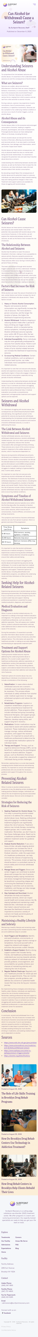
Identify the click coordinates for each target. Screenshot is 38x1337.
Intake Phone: (7, 1284)
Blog (17, 1248)
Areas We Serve (21, 1241)
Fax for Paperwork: (8, 1296)
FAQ (16, 1244)
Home (3, 1252)
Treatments (5, 1237)
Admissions (5, 1244)
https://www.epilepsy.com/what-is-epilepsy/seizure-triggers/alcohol (17, 1052)
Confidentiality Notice (8, 1330)
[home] (9, 5)
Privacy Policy (6, 1326)
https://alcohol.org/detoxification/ (17, 1056)
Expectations (6, 1248)
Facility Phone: (7, 1290)
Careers (18, 1237)
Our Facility (5, 1241)
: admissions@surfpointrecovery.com (15, 1302)
